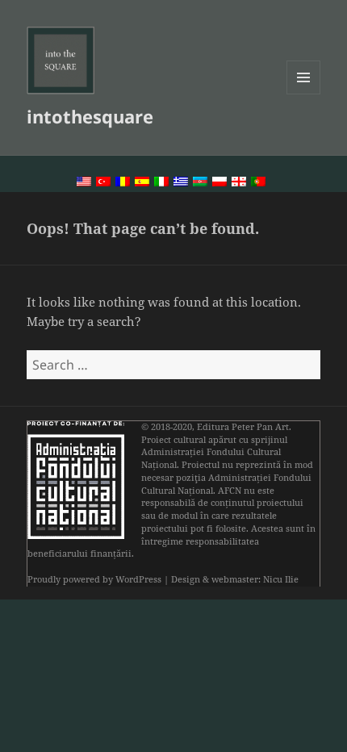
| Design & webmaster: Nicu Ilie (231, 579)
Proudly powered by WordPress (94, 579)
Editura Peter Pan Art (243, 426)
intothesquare (90, 116)
